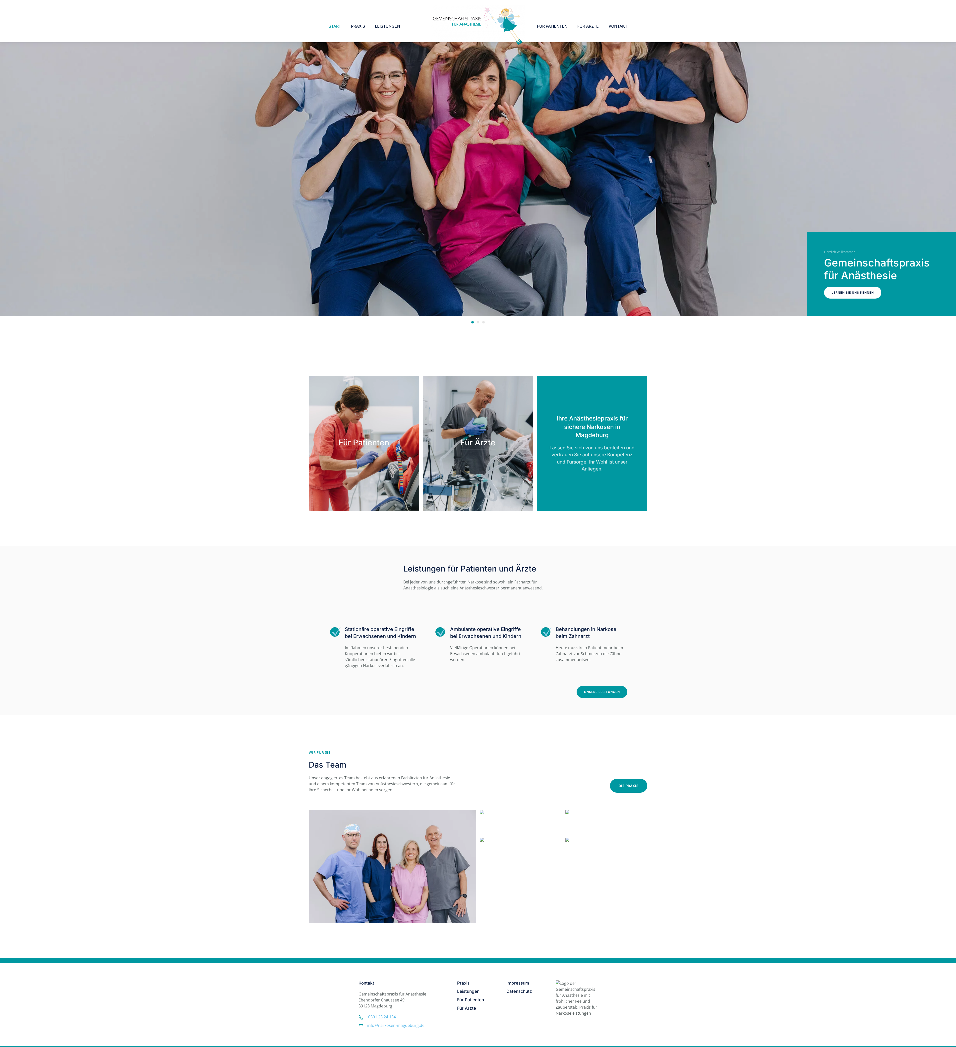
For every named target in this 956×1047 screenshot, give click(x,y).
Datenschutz (519, 991)
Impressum (517, 983)
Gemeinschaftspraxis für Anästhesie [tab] (472, 322)
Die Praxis (629, 786)
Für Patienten (552, 26)
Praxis (463, 983)
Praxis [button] (358, 26)
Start (335, 26)
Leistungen (387, 26)
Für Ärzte (588, 26)
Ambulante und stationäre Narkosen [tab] (478, 322)
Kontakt (618, 26)
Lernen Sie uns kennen (853, 292)
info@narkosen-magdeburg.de (395, 1025)
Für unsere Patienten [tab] (483, 322)
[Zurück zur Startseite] (478, 26)
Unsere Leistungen (602, 692)
